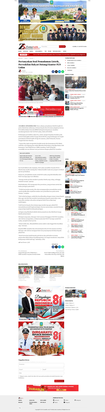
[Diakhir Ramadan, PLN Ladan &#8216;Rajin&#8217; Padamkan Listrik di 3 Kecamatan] (57, 270)
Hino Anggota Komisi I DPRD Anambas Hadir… (77, 226)
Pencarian (62, 46)
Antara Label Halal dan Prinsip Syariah (76, 187)
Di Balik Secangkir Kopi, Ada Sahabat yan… (75, 176)
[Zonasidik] (29, 46)
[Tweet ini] (56, 71)
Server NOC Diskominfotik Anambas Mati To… (77, 97)
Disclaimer (43, 400)
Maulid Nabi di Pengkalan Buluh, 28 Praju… (77, 109)
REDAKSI (20, 402)
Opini (66, 174)
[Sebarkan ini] (53, 71)
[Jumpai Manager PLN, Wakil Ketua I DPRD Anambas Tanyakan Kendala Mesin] (25, 270)
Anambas (72, 94)
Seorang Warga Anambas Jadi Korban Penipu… (78, 237)
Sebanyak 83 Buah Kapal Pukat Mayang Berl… (77, 220)
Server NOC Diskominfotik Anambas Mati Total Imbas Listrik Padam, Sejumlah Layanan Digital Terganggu (41, 159)
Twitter (66, 400)
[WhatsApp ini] (62, 71)
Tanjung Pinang (71, 174)
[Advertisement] (11, 21)
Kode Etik (31, 400)
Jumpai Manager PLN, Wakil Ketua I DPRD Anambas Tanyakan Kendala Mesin (29, 252)
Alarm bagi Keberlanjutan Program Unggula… (77, 181)
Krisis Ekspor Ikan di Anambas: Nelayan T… (76, 192)
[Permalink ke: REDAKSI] (20, 71)
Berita (66, 89)
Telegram (67, 402)
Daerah (70, 89)
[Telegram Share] (59, 71)
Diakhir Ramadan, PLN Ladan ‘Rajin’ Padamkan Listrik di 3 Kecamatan (56, 276)
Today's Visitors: (69, 305)
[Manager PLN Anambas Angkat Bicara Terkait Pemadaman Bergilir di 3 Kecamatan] (41, 270)
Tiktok (56, 402)
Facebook (57, 400)
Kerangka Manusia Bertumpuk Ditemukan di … (78, 215)
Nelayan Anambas (71, 67)
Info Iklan (43, 402)
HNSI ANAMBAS (70, 63)
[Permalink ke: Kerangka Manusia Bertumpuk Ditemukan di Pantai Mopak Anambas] (76, 205)
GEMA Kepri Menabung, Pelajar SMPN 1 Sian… (76, 103)
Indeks (20, 400)
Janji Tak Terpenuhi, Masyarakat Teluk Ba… (77, 231)
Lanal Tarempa (71, 65)
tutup (16, 0)
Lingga (73, 89)
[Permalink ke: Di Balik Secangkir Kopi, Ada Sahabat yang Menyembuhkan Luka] (76, 167)
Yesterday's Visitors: (70, 307)
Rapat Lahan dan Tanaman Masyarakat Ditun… (75, 91)
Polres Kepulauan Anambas (74, 60)
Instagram (78, 400)
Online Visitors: (69, 303)
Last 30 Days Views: (70, 309)
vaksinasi (69, 70)
